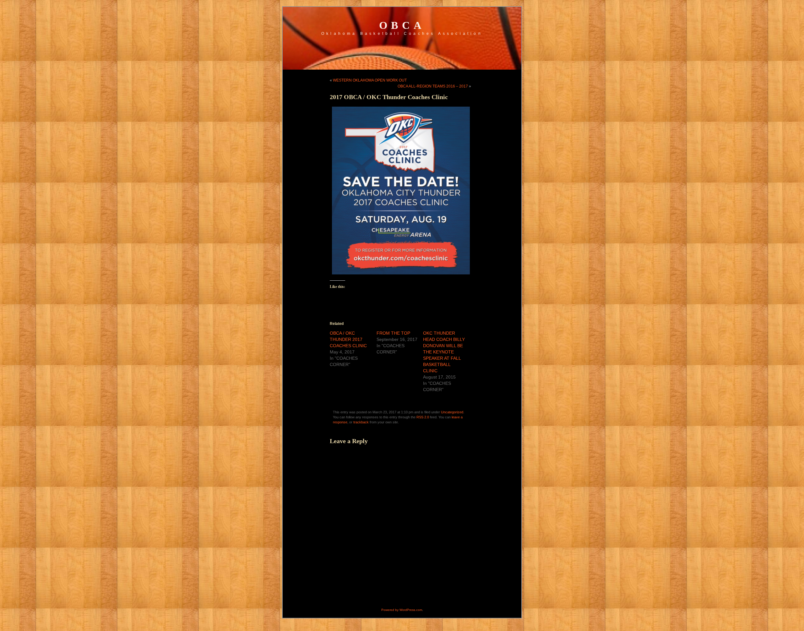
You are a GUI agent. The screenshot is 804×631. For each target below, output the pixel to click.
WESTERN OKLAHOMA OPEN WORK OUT (370, 80)
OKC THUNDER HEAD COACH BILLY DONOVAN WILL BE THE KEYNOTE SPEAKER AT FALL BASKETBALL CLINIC (444, 352)
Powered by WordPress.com (401, 610)
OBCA (402, 25)
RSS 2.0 (422, 417)
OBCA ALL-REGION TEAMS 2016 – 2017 (433, 86)
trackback (361, 422)
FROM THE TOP (393, 333)
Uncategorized (452, 412)
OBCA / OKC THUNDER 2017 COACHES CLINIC (348, 339)
